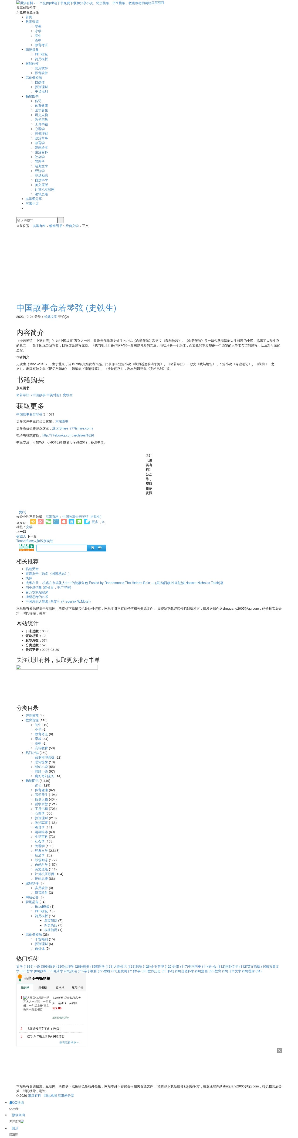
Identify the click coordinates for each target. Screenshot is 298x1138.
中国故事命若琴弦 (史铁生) (66, 307)
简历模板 (41, 58)
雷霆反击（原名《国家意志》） (48, 573)
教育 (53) (221, 971)
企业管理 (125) (162, 966)
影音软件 (41, 72)
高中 (38, 40)
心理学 (40, 128)
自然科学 (41, 180)
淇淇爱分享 (34, 198)
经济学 (40, 170)
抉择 (29, 578)
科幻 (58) (174, 971)
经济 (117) (180, 966)
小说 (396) (41, 966)
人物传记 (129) (124, 966)
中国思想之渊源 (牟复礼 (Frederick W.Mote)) (58, 601)
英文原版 (41, 184)
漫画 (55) (208, 971)
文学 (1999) (25, 966)
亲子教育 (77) (94, 971)
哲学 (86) (33, 971)
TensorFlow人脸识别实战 (34, 540)
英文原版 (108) (258, 966)
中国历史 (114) (199, 966)
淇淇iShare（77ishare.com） (73, 428)
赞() (22, 511)
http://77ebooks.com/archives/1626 (68, 435)
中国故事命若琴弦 (29, 414)
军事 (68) (141, 971)
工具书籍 (41, 124)
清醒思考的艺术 (37, 596)
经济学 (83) (62, 971)
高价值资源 (34, 77)
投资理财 (41, 86)
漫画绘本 (41, 147)
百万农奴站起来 (37, 592)
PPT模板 (41, 54)
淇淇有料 (157, 2)
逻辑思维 (41, 194)
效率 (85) (47, 971)
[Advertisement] (149, 263)
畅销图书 (32, 96)
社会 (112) (217, 966)
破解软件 (32, 63)
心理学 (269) (73, 966)
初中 (38, 35)
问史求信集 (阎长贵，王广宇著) (48, 587)
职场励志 (41, 175)
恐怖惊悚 (41, 762)
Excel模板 (42, 906)
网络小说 (41, 771)
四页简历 (50, 925)
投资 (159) (90, 966)
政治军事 (41, 138)
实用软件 (41, 68)
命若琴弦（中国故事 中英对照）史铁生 (44, 394)
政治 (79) (77, 971)
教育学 (40, 142)
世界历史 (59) (158, 971)
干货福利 (41, 91)
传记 (38, 100)
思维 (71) (110, 971)
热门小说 (32, 752)
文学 (29, 526)
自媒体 (40, 82)
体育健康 (41, 105)
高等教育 (41, 748)
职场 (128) (143, 966)
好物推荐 (32, 715)
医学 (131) (106, 966)
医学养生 (41, 110)
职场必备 (32, 49)
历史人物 (41, 114)
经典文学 (41, 166)
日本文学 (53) (238, 971)
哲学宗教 (41, 119)
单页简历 (50, 920)
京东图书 (61, 421)
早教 (38, 26)
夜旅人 (21, 536)
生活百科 (41, 152)
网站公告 (32, 897)
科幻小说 (41, 766)
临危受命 (32, 568)
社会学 (40, 156)
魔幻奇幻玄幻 (44, 776)
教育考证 (41, 44)
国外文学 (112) (236, 966)
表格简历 (50, 929)
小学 (38, 30)
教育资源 (32, 21)
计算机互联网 (44, 189)
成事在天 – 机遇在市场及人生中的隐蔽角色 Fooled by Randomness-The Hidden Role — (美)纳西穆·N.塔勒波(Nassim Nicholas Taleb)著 (125, 582)
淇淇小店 (32, 203)
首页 (29, 16)
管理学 (40, 161)
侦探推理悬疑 (44, 757)
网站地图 (50, 1095)
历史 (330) (56, 966)
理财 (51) (255, 971)
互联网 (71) (125, 971)
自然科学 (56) (191, 971)
